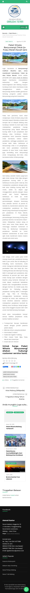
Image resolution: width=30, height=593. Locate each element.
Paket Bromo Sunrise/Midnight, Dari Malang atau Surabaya (14, 453)
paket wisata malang (8, 374)
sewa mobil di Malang (20, 78)
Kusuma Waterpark (8, 561)
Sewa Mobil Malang (13, 534)
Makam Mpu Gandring (9, 566)
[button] (26, 589)
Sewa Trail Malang (8, 574)
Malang (9, 412)
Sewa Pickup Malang (9, 570)
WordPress (21, 589)
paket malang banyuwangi (10, 372)
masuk (12, 495)
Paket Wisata (9, 41)
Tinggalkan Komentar (18, 380)
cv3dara (6, 380)
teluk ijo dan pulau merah (9, 376)
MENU (23, 27)
